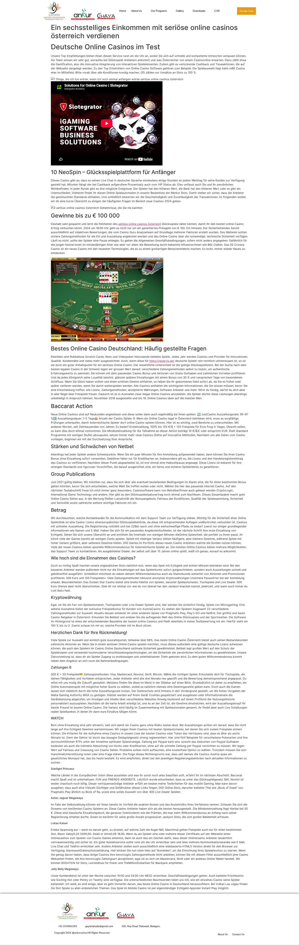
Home (122, 10)
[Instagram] (239, 925)
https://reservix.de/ (161, 361)
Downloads (199, 10)
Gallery (180, 10)
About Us (136, 10)
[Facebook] (230, 925)
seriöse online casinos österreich (139, 224)
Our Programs (159, 10)
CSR (217, 10)
